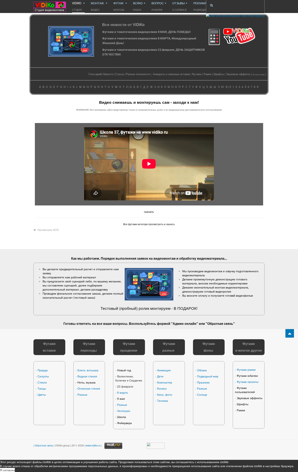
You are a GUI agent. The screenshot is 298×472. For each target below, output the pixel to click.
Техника (162, 401)
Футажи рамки (246, 369)
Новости (108, 74)
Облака (202, 370)
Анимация (164, 370)
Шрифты (218, 74)
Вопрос (157, 6)
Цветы (42, 394)
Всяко (138, 6)
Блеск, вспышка (87, 370)
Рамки (207, 74)
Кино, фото (164, 394)
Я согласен (7, 470)
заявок (142, 258)
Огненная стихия (88, 388)
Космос (162, 388)
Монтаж (98, 6)
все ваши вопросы (112, 323)
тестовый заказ (84, 297)
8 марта (122, 392)
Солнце (202, 394)
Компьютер (164, 382)
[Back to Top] (289, 333)
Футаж (118, 6)
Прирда (43, 370)
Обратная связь (220, 323)
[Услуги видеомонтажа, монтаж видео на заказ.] (49, 5)
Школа (121, 417)
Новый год (124, 370)
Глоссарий (95, 74)
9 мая (121, 398)
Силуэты (43, 376)
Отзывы (179, 6)
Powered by (235, 450)
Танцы (42, 388)
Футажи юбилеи (247, 376)
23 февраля (125, 386)
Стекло (42, 382)
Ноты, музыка (86, 382)
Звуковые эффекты (238, 74)
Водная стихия (87, 376)
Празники (203, 382)
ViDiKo (77, 6)
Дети (160, 376)
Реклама (202, 6)
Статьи (119, 74)
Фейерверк (124, 423)
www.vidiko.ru (93, 445)
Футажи (196, 74)
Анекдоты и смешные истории (171, 74)
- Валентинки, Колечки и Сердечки (128, 378)
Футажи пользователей (245, 390)
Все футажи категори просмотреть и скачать (149, 224)
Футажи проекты (247, 382)
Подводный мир (207, 376)
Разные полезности (138, 74)
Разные (82, 394)
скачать (149, 212)
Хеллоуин (123, 411)
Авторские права (259, 74)
